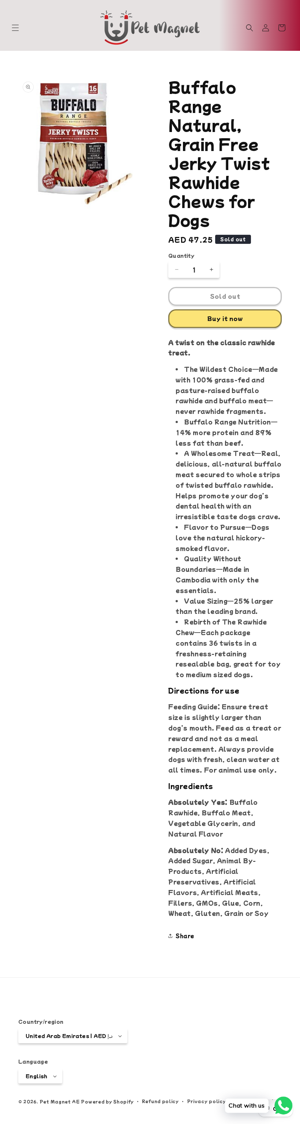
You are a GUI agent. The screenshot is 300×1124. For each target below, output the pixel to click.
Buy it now (225, 318)
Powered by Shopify (107, 1101)
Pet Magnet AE (60, 1101)
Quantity (181, 255)
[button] (15, 28)
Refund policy (160, 1101)
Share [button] (185, 935)
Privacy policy (206, 1101)
